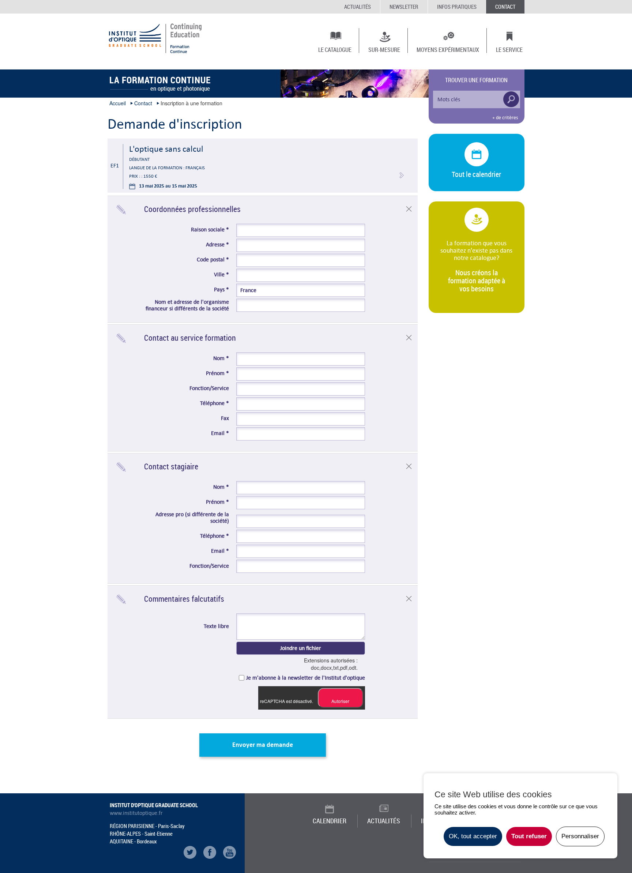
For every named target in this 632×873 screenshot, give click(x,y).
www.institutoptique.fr (136, 813)
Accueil (117, 103)
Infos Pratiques (457, 6)
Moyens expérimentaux (448, 49)
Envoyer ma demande (262, 745)
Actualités (357, 6)
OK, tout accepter (473, 836)
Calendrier (329, 820)
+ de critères (505, 118)
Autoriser (340, 701)
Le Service (509, 49)
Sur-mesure (384, 49)
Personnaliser (580, 836)
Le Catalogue (334, 49)
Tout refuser (529, 836)
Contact (505, 6)
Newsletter (404, 6)
